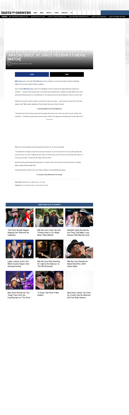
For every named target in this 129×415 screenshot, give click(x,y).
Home (35, 13)
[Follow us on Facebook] (93, 12)
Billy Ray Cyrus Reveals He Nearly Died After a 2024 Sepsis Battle (77, 263)
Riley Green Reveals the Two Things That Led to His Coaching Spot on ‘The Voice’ (19, 295)
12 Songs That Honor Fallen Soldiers (48, 294)
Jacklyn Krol (15, 63)
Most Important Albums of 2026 (18, 16)
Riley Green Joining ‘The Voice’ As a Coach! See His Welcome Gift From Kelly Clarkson (79, 295)
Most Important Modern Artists (79, 16)
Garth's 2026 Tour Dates (99, 16)
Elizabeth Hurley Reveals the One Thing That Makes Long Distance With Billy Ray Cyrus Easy (78, 232)
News (41, 13)
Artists (48, 13)
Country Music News (29, 185)
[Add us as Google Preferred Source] (79, 12)
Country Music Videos (41, 185)
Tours (56, 13)
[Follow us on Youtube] (89, 12)
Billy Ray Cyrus (28, 89)
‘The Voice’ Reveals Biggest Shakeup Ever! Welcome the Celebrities (18, 232)
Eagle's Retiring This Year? (117, 16)
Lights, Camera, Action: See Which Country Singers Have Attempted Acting (18, 263)
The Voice (36, 81)
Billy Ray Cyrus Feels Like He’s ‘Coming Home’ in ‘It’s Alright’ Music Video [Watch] (49, 232)
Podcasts (65, 13)
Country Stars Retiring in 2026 (57, 16)
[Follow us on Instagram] (84, 12)
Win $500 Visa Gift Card (38, 16)
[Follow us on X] (98, 12)
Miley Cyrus (19, 81)
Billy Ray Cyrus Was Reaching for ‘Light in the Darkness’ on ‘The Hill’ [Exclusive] (48, 263)
